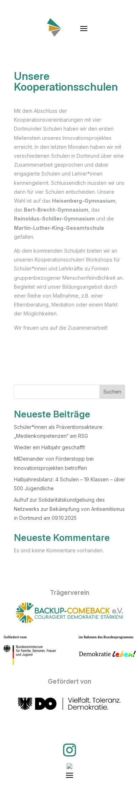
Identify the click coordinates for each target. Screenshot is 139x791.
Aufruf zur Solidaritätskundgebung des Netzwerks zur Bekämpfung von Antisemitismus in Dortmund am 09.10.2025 (69, 509)
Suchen (112, 392)
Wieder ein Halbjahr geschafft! (49, 447)
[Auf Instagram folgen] (69, 750)
